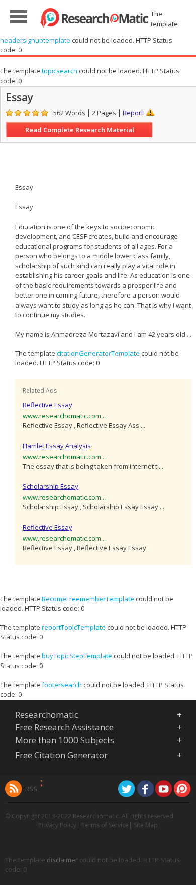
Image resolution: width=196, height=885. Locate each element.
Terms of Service (105, 825)
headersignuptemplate (35, 40)
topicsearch (59, 71)
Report (133, 112)
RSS (31, 788)
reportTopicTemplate (74, 627)
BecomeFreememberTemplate (88, 598)
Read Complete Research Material (79, 129)
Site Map (146, 825)
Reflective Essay (47, 404)
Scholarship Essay (50, 486)
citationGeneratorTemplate (98, 353)
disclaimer (62, 859)
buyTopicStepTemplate (77, 655)
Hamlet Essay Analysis (57, 445)
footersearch (62, 684)
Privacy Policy (57, 825)
